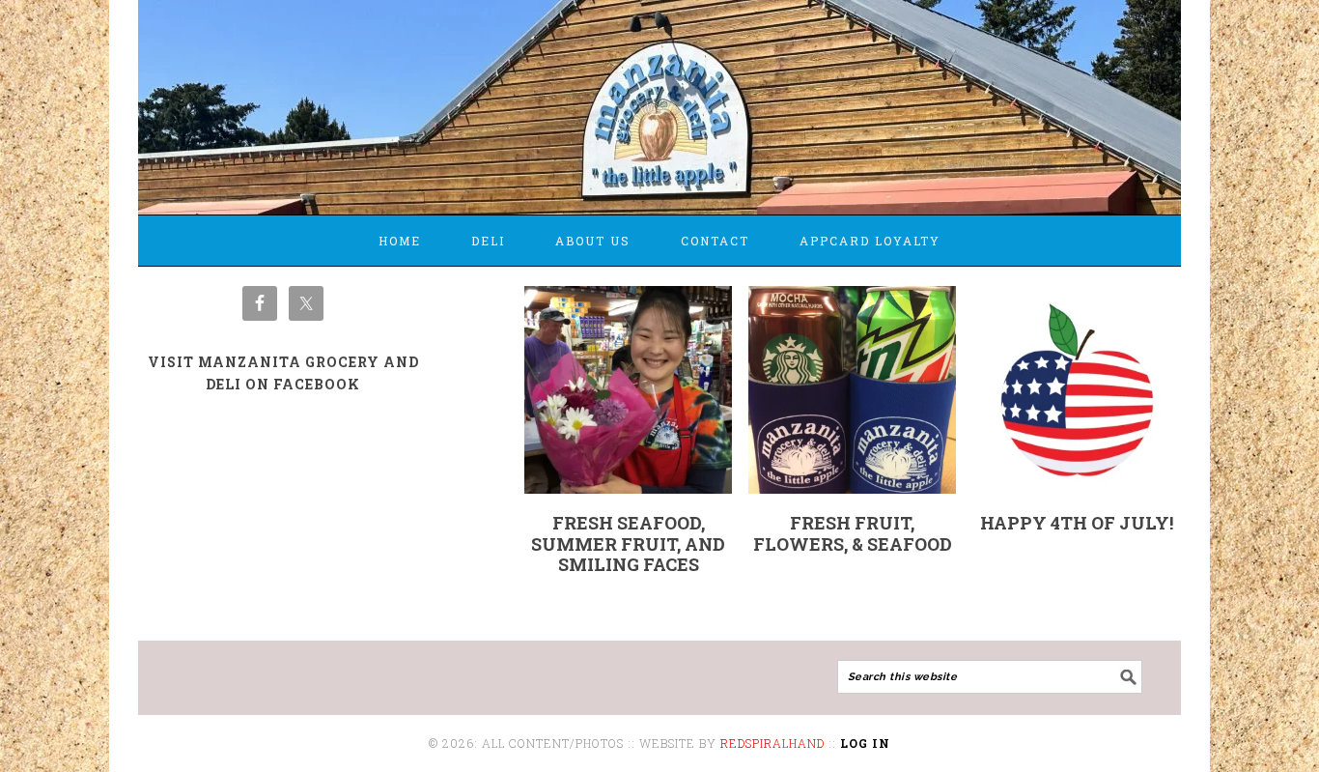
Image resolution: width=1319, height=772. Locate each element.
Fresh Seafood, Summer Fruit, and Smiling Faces (628, 543)
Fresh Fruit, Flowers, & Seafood (852, 533)
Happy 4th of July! (1076, 522)
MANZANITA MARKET (659, 98)
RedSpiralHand (772, 743)
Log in (865, 743)
